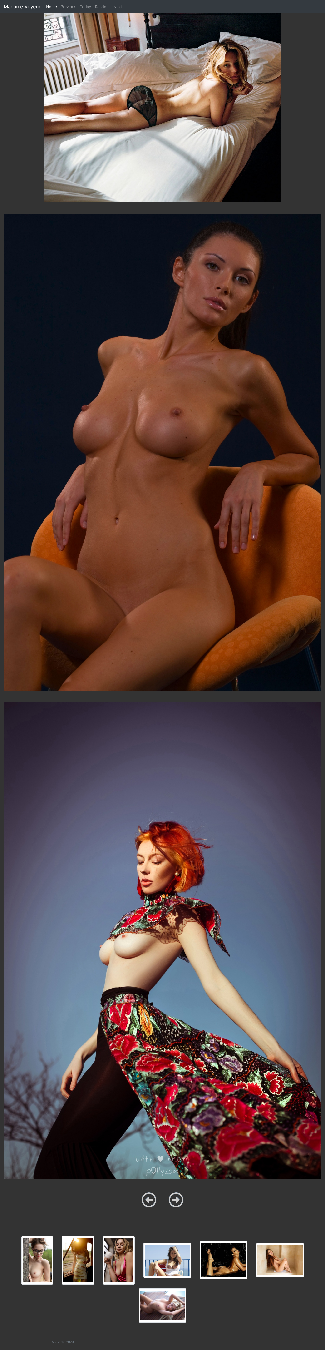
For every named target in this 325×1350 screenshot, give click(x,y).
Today (85, 6)
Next (117, 6)
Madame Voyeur (22, 7)
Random (102, 6)
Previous (68, 6)
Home (52, 6)
